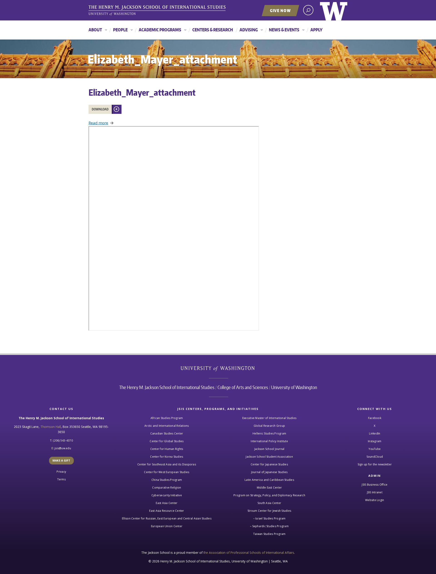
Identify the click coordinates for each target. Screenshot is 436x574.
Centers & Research (212, 29)
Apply (316, 29)
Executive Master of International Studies (269, 418)
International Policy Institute (269, 441)
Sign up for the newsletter (375, 464)
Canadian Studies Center (166, 433)
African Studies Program (167, 418)
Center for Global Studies (166, 441)
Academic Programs (160, 29)
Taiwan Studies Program (269, 534)
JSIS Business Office (374, 485)
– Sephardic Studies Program (269, 526)
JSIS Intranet (374, 492)
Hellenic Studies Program (269, 433)
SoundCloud (375, 457)
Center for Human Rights (166, 449)
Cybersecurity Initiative (166, 495)
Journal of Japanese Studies (269, 472)
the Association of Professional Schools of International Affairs (248, 552)
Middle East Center (269, 487)
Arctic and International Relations (166, 426)
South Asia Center (269, 503)
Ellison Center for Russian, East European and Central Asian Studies (166, 518)
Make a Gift (61, 460)
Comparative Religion (166, 487)
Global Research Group (269, 426)
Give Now (280, 10)
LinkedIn (374, 433)
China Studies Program (166, 480)
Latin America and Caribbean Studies (269, 480)
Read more (98, 122)
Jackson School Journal (269, 449)
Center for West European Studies (166, 472)
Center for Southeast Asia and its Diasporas (166, 464)
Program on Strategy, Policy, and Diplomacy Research (269, 495)
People (120, 29)
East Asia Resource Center (166, 511)
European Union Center (166, 526)
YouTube (375, 449)
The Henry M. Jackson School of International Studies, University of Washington (158, 10)
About (95, 29)
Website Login (374, 500)
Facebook (374, 418)
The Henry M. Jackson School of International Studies (166, 387)
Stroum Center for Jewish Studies (269, 511)
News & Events (284, 29)
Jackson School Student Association (269, 457)
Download (100, 109)
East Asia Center (166, 503)
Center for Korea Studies (166, 457)
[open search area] (308, 10)
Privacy (61, 472)
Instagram (374, 441)
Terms (61, 479)
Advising (249, 29)
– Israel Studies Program (269, 518)
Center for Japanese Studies (269, 464)
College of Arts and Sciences (243, 387)
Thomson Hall (50, 426)
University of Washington (333, 10)
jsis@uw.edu (62, 448)
